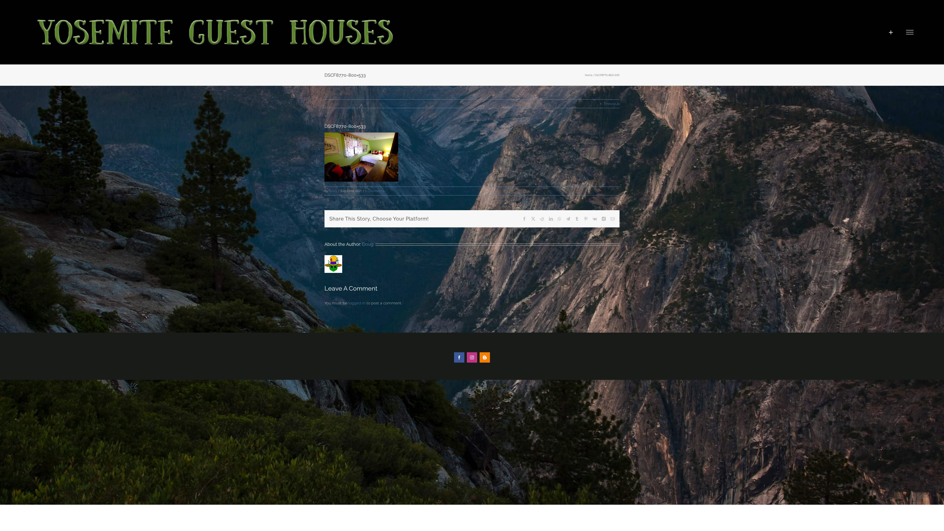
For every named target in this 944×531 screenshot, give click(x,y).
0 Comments (374, 191)
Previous (612, 103)
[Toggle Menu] (909, 32)
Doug (333, 191)
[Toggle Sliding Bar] (890, 32)
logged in (357, 303)
